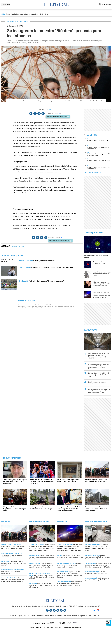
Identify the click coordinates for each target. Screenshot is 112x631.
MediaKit (99, 616)
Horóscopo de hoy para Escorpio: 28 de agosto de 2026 (98, 167)
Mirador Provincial (60, 606)
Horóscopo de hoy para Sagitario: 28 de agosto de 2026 (98, 160)
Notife (89, 606)
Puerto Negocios (81, 606)
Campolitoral (16, 606)
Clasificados (36, 606)
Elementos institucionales (71, 616)
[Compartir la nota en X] (35, 113)
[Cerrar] (68, 116)
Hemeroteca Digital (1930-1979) (20, 616)
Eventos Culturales (18, 246)
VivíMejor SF (71, 606)
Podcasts (51, 606)
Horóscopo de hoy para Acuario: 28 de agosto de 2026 (98, 147)
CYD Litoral (44, 606)
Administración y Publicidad (53, 616)
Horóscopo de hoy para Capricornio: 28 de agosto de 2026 (98, 153)
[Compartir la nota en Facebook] (31, 113)
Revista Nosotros (26, 606)
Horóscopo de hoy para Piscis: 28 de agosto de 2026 (97, 140)
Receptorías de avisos (37, 616)
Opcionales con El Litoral (88, 616)
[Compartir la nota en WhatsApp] (39, 113)
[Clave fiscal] (108, 626)
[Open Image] (4, 49)
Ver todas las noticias (92, 172)
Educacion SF (95, 606)
